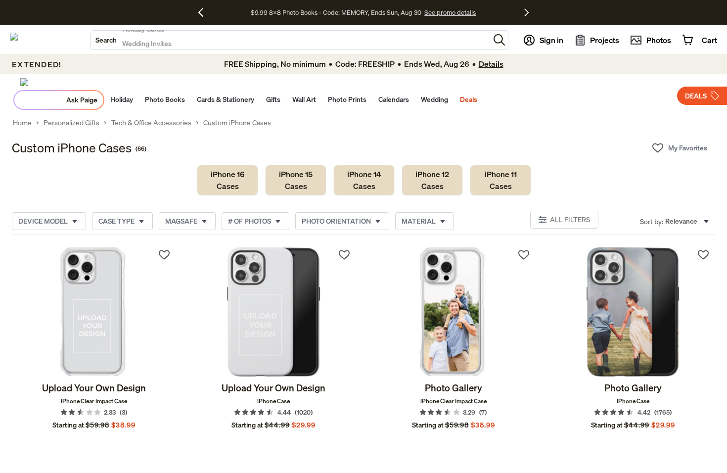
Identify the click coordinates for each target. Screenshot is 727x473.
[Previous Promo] (204, 12)
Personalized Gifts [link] (71, 122)
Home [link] (22, 122)
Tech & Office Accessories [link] (151, 122)
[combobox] (290, 40)
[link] (227, 180)
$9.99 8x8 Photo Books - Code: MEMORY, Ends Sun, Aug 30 (336, 12)
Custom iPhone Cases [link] (237, 122)
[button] (499, 39)
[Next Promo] (526, 12)
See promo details (450, 12)
